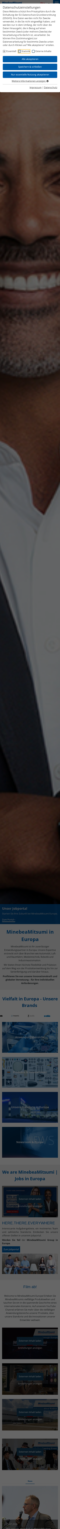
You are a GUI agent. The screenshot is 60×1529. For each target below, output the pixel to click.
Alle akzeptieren (30, 59)
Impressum (36, 87)
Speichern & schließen (30, 66)
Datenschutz (50, 87)
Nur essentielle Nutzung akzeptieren (30, 74)
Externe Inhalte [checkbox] (43, 51)
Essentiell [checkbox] (11, 51)
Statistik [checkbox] (26, 51)
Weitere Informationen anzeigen (29, 81)
